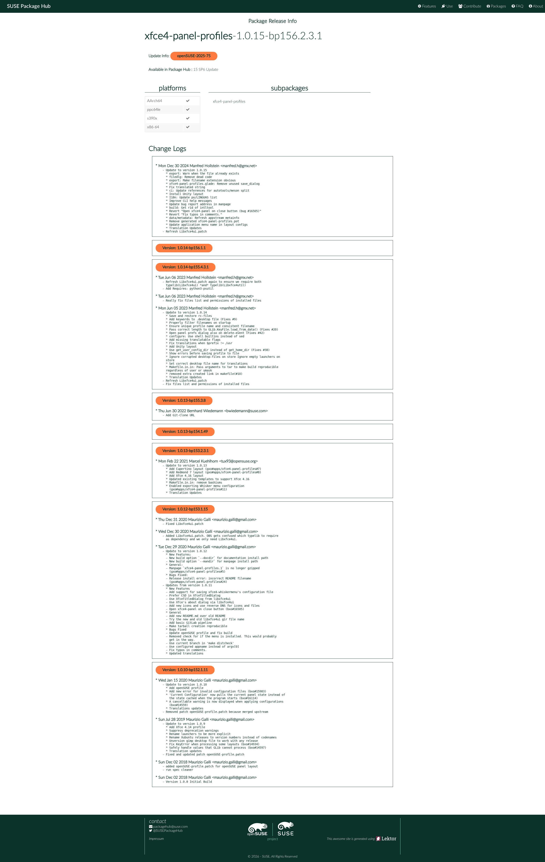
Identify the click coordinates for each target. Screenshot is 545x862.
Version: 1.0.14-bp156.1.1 (184, 248)
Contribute (471, 6)
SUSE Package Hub (29, 6)
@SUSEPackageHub (167, 830)
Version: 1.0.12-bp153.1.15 (185, 509)
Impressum (156, 838)
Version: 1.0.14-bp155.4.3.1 (185, 267)
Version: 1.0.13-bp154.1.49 (185, 432)
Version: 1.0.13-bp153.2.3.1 (185, 451)
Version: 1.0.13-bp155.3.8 (184, 401)
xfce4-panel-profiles (188, 36)
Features (428, 6)
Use (449, 6)
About (537, 6)
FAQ (519, 6)
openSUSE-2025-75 (194, 56)
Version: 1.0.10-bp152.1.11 (185, 670)
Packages (498, 6)
